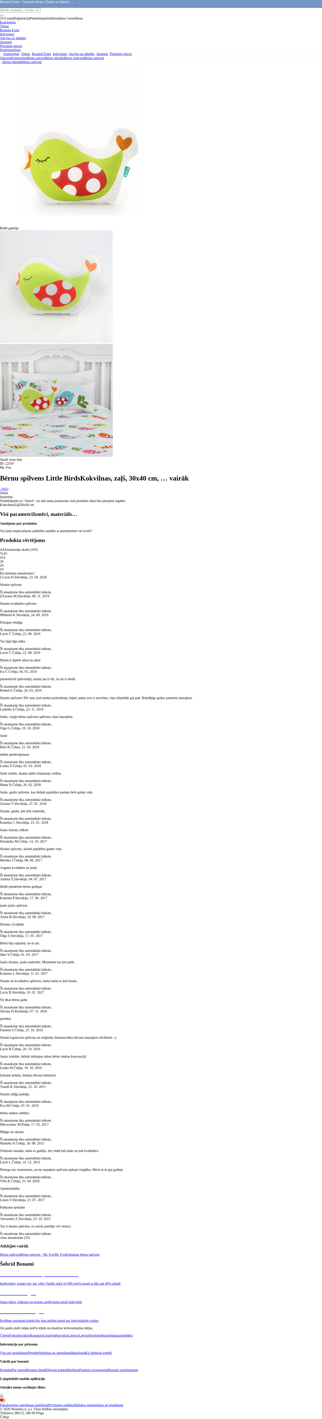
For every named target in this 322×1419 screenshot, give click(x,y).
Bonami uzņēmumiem (123, 1370)
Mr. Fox (59, 1254)
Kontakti (6, 1370)
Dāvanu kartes (56, 1370)
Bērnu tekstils (54, 58)
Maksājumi (77, 1353)
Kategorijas (19, 58)
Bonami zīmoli (36, 1370)
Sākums (5, 58)
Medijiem (72, 1370)
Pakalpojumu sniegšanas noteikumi (24, 1405)
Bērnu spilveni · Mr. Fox (37, 1254)
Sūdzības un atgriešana (54, 1353)
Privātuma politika (61, 1405)
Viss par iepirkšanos (14, 1353)
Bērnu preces (36, 58)
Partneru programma (93, 1370)
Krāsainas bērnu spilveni (82, 1254)
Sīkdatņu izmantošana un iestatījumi (98, 1405)
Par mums (19, 1370)
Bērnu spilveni (94, 58)
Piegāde (33, 1353)
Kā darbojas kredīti (98, 1353)
